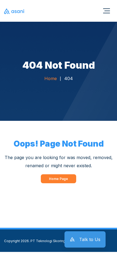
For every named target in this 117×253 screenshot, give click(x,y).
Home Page (58, 179)
